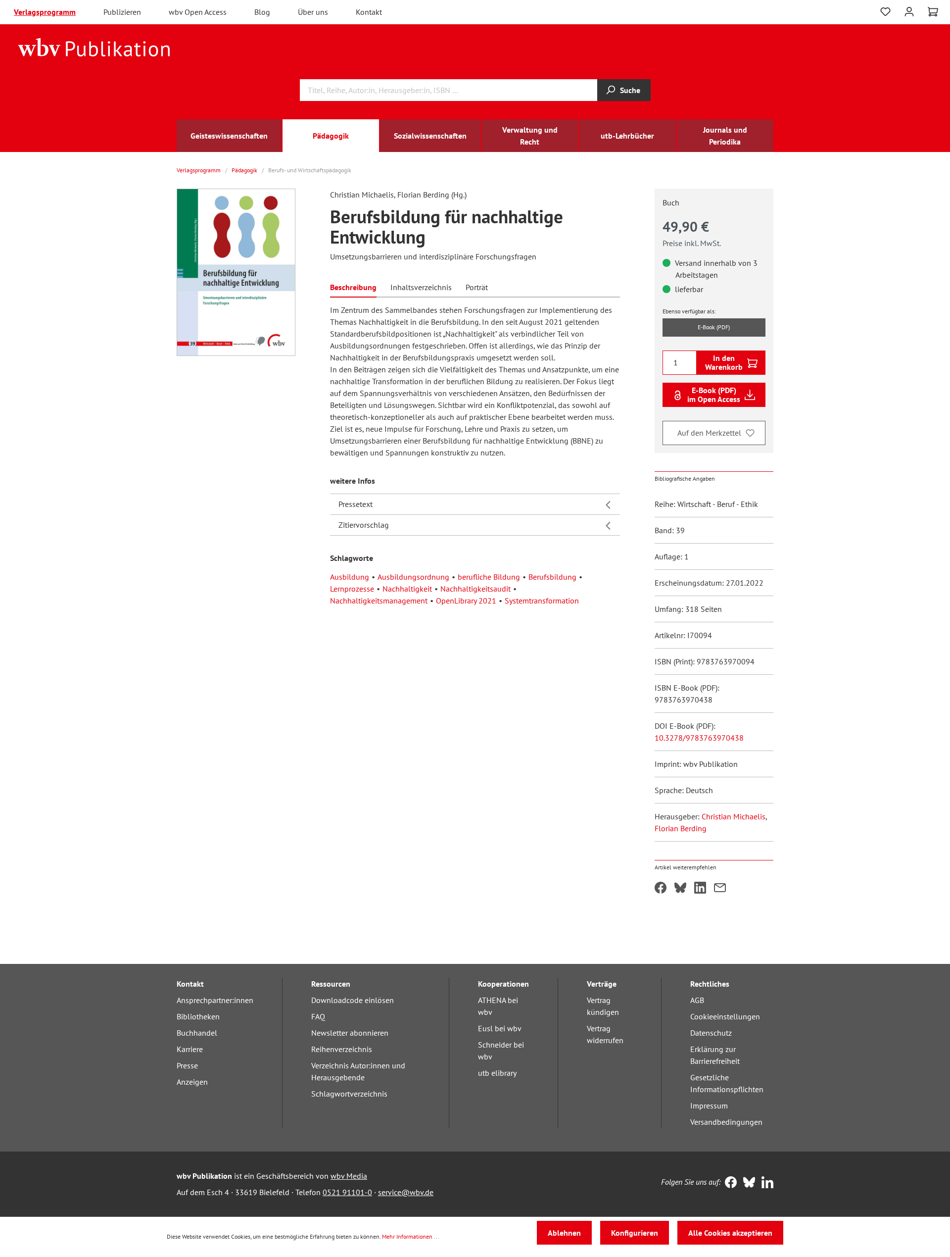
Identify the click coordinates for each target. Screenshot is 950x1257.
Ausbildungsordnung (413, 577)
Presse (187, 1065)
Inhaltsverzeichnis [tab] (421, 287)
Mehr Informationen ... (410, 1236)
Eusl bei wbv (500, 1028)
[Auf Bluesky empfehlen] (680, 889)
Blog (262, 12)
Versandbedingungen (726, 1122)
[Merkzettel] (885, 12)
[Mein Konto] (909, 10)
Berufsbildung (552, 577)
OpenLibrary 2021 (466, 600)
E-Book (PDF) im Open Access (713, 394)
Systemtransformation (542, 600)
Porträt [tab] (477, 287)
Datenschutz (711, 1033)
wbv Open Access (198, 12)
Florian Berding (681, 828)
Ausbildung (349, 577)
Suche (630, 90)
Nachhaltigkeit (407, 589)
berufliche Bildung (489, 577)
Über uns (313, 12)
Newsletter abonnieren (349, 1033)
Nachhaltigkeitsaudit (475, 589)
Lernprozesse (352, 589)
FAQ (318, 1016)
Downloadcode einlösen (352, 1000)
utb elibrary (497, 1073)
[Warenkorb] (933, 12)
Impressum (709, 1105)
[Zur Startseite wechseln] (94, 46)
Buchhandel (197, 1033)
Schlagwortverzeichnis (349, 1094)
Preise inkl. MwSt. (692, 243)
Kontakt (369, 12)
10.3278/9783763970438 (699, 738)
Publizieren (122, 12)
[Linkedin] (765, 1183)
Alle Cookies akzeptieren (730, 1233)
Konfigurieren (634, 1233)
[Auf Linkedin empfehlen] (700, 889)
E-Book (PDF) (714, 327)
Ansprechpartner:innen (215, 1000)
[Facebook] (728, 1183)
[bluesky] (747, 1183)
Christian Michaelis (733, 816)
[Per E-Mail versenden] (720, 889)
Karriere (190, 1049)
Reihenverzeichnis (341, 1049)
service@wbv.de (405, 1192)
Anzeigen (192, 1082)
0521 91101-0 (347, 1192)
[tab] (353, 286)
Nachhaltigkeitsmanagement (379, 600)
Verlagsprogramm (45, 12)
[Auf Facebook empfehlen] (660, 889)
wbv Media (349, 1176)
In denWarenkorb (724, 362)
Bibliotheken (198, 1016)
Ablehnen (564, 1233)
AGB (697, 1000)
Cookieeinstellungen (725, 1016)
